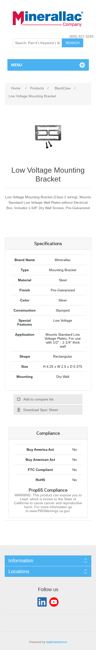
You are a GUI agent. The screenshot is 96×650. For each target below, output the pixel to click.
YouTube (54, 602)
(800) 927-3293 (81, 36)
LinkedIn (42, 602)
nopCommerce (56, 642)
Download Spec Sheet (40, 410)
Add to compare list (38, 399)
